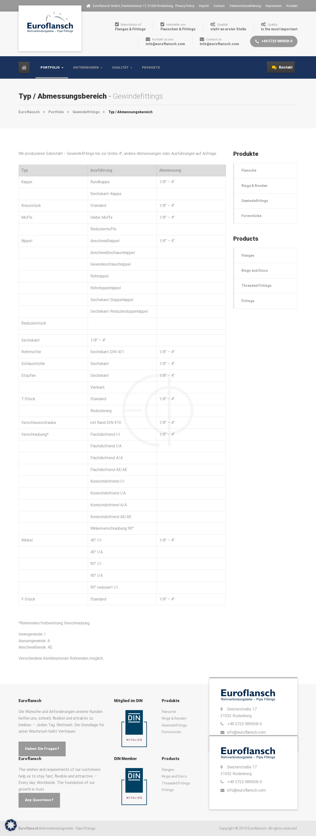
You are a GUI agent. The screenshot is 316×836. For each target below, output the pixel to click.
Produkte (151, 67)
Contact (219, 6)
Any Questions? (39, 800)
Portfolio (50, 67)
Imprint (204, 6)
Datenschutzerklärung (245, 6)
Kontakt (291, 6)
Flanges (248, 255)
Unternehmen (86, 67)
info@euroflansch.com (246, 732)
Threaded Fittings (256, 286)
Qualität (120, 67)
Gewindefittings (254, 201)
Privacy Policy (184, 6)
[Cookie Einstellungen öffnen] (11, 824)
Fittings (248, 301)
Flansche (248, 170)
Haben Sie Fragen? (42, 748)
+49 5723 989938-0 (276, 41)
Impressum (274, 6)
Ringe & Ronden (254, 186)
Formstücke (251, 216)
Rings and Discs (254, 271)
